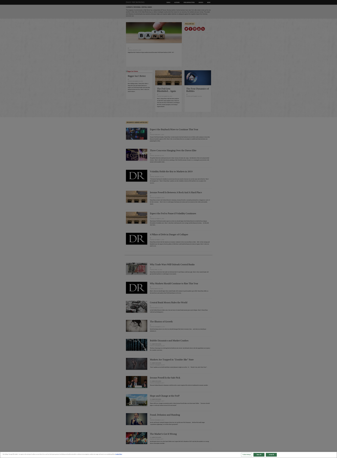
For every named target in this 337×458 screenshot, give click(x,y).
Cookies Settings (246, 454)
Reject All (259, 454)
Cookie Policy (118, 454)
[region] (168, 455)
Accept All (271, 454)
